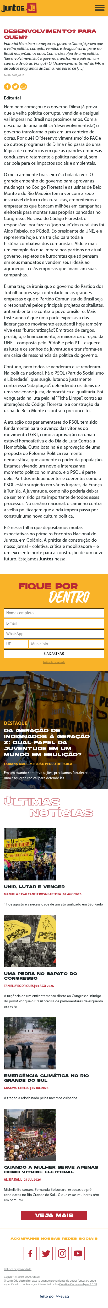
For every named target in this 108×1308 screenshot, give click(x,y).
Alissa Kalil (13, 1179)
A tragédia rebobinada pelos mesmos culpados (40, 1098)
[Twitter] (46, 1253)
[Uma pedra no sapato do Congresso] (30, 966)
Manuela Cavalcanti (20, 894)
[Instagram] (62, 1253)
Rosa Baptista (50, 894)
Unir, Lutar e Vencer (34, 887)
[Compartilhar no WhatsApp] (23, 86)
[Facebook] (30, 1253)
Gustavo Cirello (17, 1088)
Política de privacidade (54, 662)
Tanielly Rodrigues (19, 986)
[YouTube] (78, 1253)
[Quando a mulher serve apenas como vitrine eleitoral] (30, 1160)
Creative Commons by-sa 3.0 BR (78, 1284)
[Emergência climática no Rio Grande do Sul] (30, 1068)
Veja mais (54, 1215)
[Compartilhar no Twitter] (15, 86)
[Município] (66, 644)
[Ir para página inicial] (19, 12)
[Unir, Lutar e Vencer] (30, 879)
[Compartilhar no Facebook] (7, 86)
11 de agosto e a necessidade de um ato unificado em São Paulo (53, 905)
